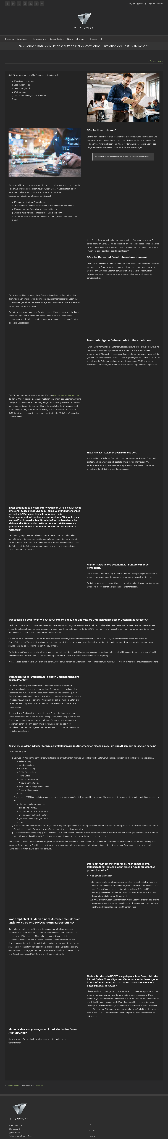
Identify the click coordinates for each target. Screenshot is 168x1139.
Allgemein (39, 1085)
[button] (101, 39)
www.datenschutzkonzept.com (66, 395)
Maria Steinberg (14, 1085)
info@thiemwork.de (154, 4)
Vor (159, 61)
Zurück (153, 61)
